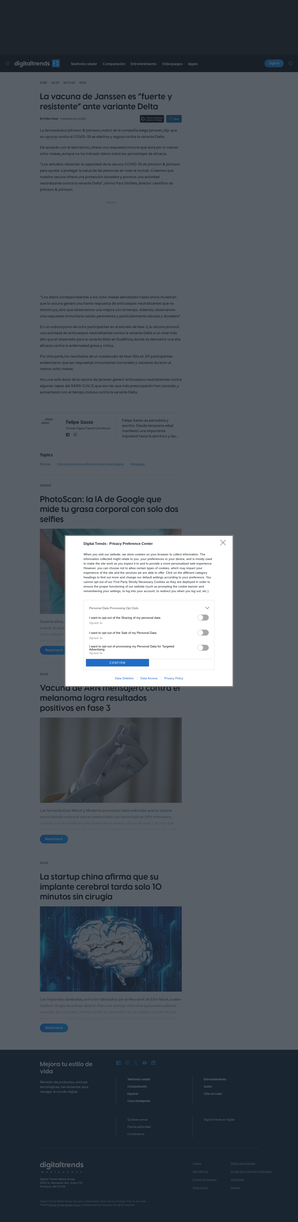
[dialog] (149, 611)
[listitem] (149, 608)
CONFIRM (118, 662)
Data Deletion (124, 678)
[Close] (224, 544)
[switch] (203, 618)
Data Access (149, 678)
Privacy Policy (173, 678)
